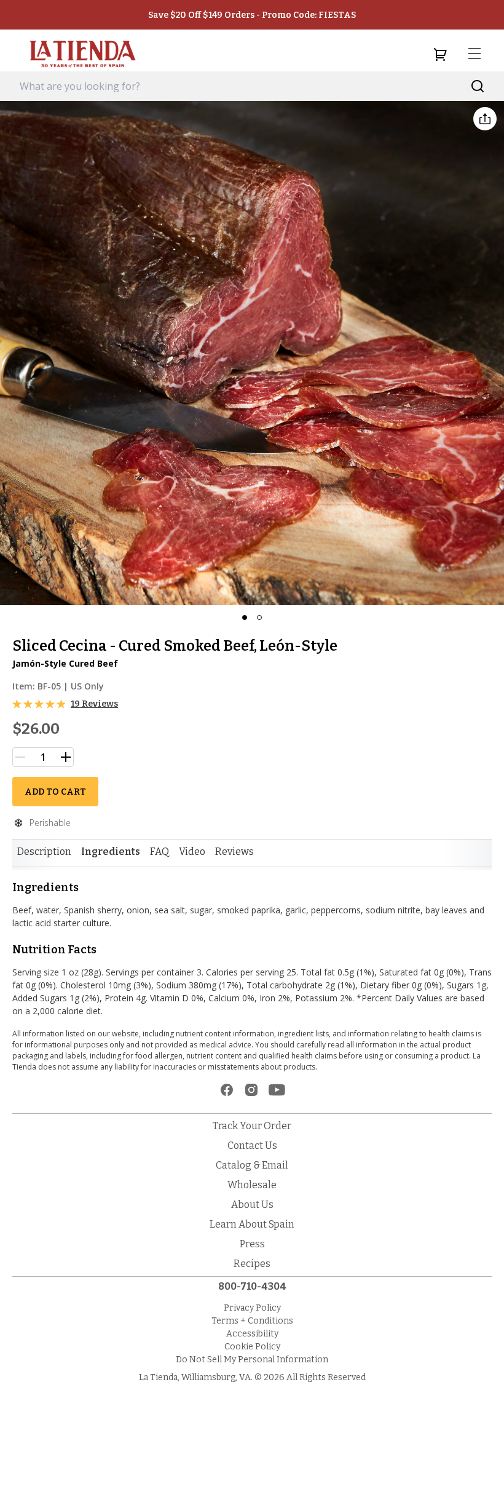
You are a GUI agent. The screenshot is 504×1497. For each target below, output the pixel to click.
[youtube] (277, 1090)
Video (192, 851)
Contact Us (252, 1145)
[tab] (44, 852)
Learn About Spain (252, 1224)
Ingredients (110, 851)
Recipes (252, 1263)
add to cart (55, 792)
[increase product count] (65, 757)
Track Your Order (252, 1126)
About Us (252, 1204)
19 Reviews (94, 704)
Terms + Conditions (252, 1321)
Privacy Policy (252, 1308)
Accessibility (252, 1333)
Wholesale (252, 1185)
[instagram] (251, 1089)
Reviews (234, 851)
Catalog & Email (252, 1165)
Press (252, 1244)
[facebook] (226, 1089)
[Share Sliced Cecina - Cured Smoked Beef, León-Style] (485, 118)
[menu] (474, 54)
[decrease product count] (20, 757)
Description (44, 851)
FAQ (159, 851)
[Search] (477, 86)
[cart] (440, 54)
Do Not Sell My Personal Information (252, 1359)
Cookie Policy (252, 1346)
